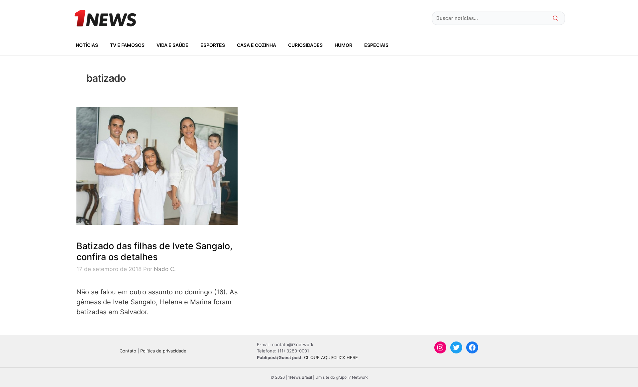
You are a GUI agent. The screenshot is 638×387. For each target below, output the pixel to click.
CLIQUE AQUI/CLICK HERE (331, 357)
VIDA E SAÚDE (172, 45)
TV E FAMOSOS (127, 45)
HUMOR (343, 45)
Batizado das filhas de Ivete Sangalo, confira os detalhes (154, 251)
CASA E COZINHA (256, 45)
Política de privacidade (163, 350)
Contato (128, 350)
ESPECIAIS (376, 45)
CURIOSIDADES (305, 45)
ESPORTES (212, 45)
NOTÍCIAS (87, 45)
